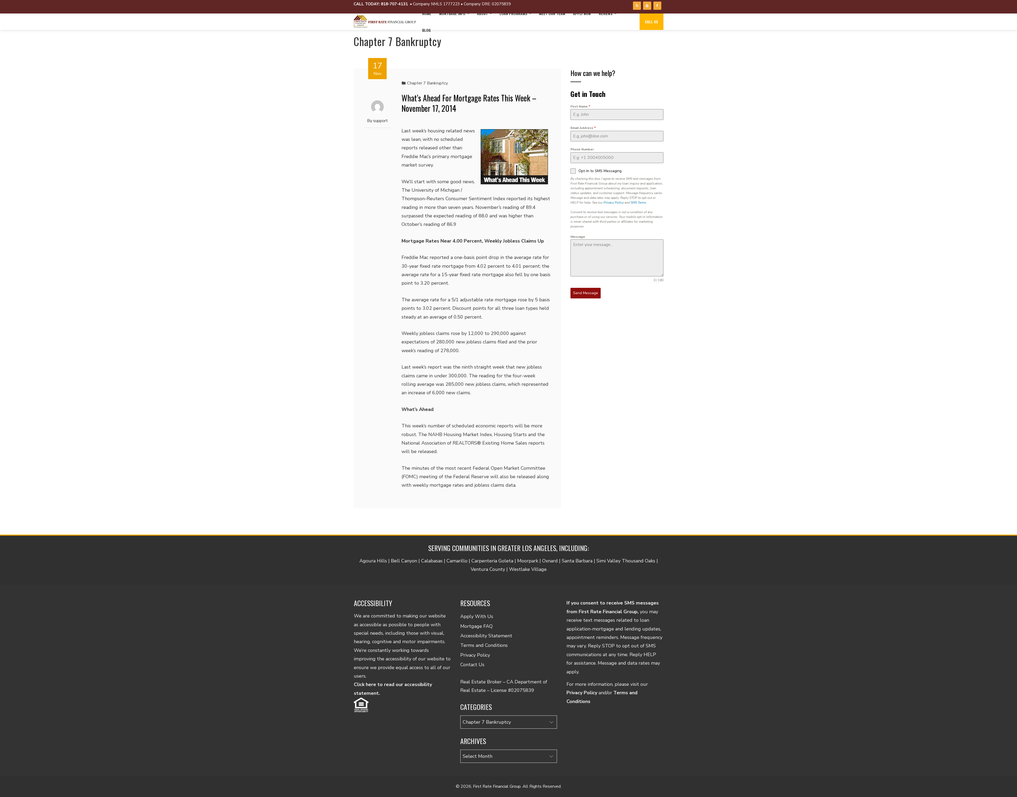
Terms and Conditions (484, 645)
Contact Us (472, 664)
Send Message (585, 292)
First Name (580, 106)
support (380, 121)
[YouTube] (647, 6)
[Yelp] (637, 6)
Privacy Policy (614, 202)
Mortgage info (452, 13)
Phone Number (582, 149)
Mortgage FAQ (476, 626)
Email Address (583, 128)
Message (577, 237)
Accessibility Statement (486, 636)
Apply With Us (476, 616)
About (482, 13)
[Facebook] (657, 6)
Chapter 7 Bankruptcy (427, 83)
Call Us (651, 21)
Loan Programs (513, 13)
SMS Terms (638, 202)
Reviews (606, 13)
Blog (426, 30)
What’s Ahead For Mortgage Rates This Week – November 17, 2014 (469, 103)
